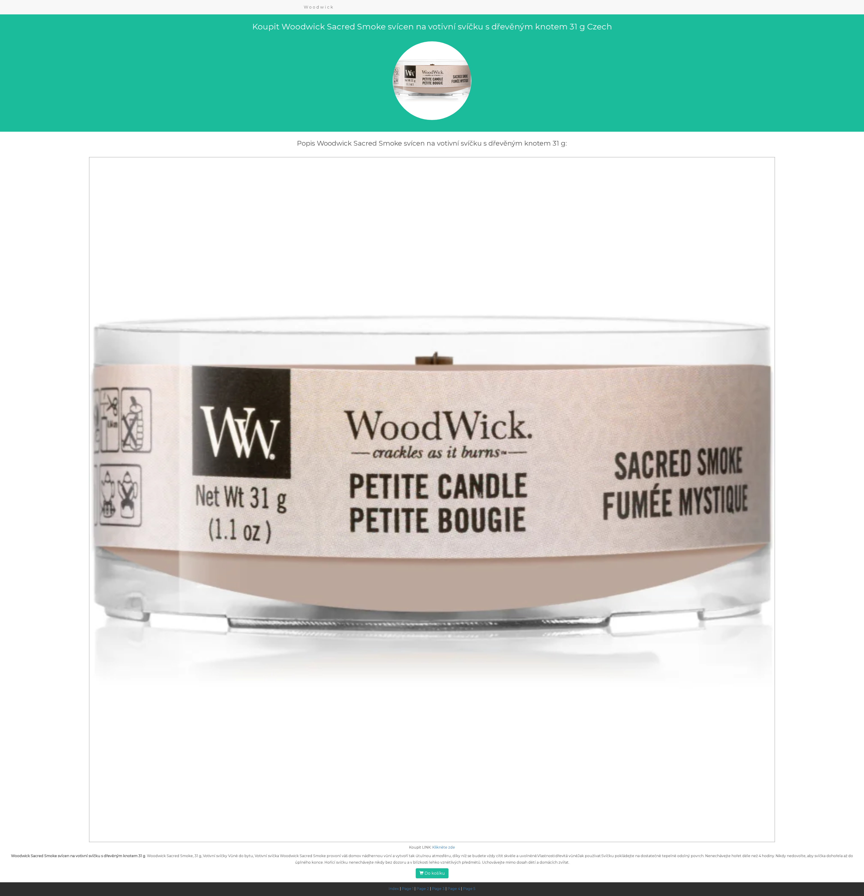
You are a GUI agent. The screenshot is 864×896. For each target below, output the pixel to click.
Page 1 (408, 889)
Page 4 (454, 889)
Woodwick (319, 7)
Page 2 (422, 889)
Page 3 (438, 889)
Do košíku (434, 873)
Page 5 (469, 889)
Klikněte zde (443, 847)
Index (394, 889)
